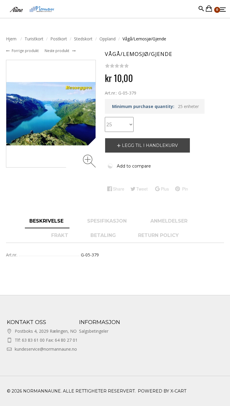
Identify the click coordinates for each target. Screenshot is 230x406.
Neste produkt (57, 50)
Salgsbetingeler (93, 331)
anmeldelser (169, 221)
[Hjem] (31, 15)
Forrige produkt (26, 50)
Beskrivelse (47, 221)
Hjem (12, 39)
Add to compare (134, 166)
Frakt (59, 235)
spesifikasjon (107, 221)
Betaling (103, 235)
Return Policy (158, 235)
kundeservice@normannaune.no (46, 349)
